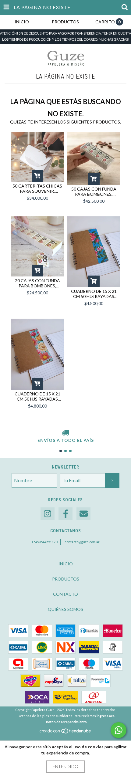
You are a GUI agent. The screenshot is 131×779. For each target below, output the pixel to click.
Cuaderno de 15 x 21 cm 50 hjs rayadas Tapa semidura (94, 294)
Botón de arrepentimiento (66, 722)
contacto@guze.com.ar (82, 542)
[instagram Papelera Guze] (48, 513)
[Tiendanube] (65, 733)
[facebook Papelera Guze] (65, 513)
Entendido (65, 766)
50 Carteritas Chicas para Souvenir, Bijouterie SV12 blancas (37, 188)
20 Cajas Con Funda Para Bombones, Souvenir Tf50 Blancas (37, 283)
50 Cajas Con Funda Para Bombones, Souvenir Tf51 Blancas (93, 191)
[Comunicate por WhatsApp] (118, 730)
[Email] (83, 513)
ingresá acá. (106, 716)
